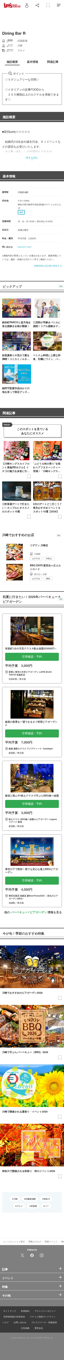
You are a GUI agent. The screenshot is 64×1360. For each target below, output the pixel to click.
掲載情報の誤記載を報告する (48, 265)
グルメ (20, 1206)
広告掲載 (25, 1327)
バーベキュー (19, 912)
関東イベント (51, 1241)
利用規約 (25, 1310)
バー (47, 1206)
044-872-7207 (25, 246)
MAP (21, 212)
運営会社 (38, 1327)
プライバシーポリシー (45, 1310)
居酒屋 (34, 1206)
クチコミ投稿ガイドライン (42, 1316)
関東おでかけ (34, 1241)
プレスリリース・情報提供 (44, 1322)
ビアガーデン (38, 912)
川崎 (15, 1198)
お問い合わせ (20, 1322)
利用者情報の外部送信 (14, 1316)
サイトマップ (9, 1310)
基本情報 (9, 176)
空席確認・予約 (32, 656)
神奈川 (47, 1198)
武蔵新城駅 (30, 1198)
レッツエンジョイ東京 (14, 1241)
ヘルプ (5, 1322)
